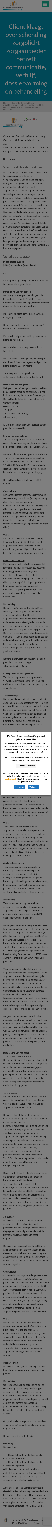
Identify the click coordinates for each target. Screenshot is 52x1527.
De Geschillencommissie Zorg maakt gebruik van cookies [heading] (26, 738)
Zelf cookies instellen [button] (26, 766)
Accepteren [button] (19, 787)
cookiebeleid (10, 779)
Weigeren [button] (33, 787)
